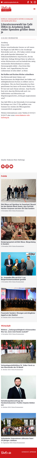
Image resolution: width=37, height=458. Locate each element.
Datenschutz (25, 452)
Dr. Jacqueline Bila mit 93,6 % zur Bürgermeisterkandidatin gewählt (13, 279)
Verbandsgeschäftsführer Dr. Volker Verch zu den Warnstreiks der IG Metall (18, 366)
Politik (4, 176)
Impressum (33, 452)
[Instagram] (35, 2)
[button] (34, 8)
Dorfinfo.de (4, 19)
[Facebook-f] (28, 2)
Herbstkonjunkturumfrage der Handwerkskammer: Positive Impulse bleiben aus (18, 403)
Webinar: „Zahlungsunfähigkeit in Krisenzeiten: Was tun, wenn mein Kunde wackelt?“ (18, 331)
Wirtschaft (5, 325)
